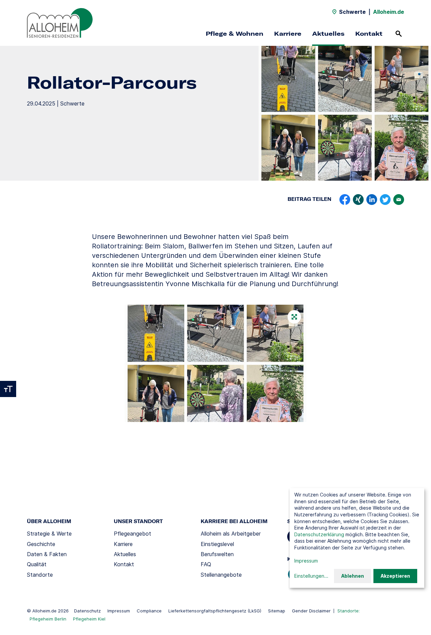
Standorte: (348, 610)
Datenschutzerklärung (319, 534)
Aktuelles (328, 33)
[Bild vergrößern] (215, 363)
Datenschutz (87, 610)
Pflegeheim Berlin (48, 619)
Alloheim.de (388, 11)
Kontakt (369, 33)
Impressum (118, 610)
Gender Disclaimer (311, 610)
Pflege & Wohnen (234, 33)
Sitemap (276, 610)
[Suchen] (399, 34)
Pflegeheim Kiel (89, 619)
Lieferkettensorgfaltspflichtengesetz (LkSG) (214, 610)
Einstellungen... (311, 576)
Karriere (287, 33)
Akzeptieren (395, 576)
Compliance (149, 610)
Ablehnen (352, 576)
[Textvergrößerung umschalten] (8, 389)
